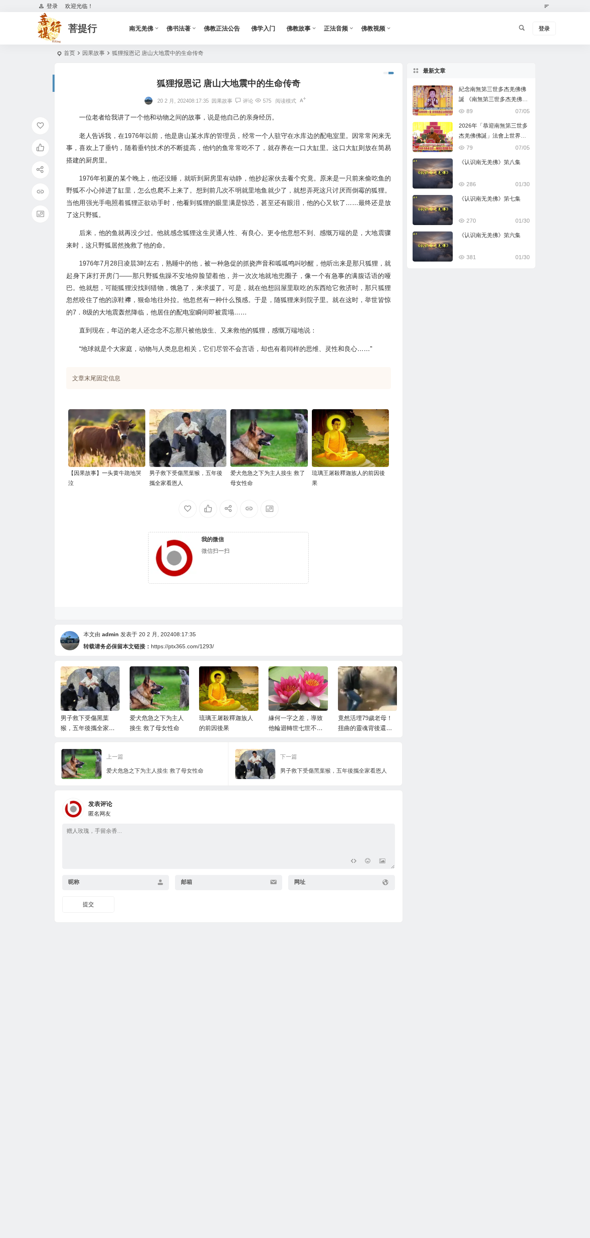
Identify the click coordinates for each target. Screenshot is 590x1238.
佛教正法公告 (222, 28)
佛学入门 (263, 28)
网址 (299, 882)
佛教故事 (299, 28)
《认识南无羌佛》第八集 (490, 162)
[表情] (367, 862)
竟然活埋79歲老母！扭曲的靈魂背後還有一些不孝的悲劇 (296, 727)
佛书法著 (179, 28)
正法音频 (336, 28)
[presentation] (350, 679)
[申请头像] (387, 807)
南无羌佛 (141, 28)
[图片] (382, 862)
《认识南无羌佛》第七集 (490, 198)
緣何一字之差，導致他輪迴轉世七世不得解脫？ (226, 727)
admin (110, 634)
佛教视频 (373, 28)
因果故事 (93, 53)
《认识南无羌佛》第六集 (490, 235)
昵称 (73, 882)
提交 (88, 904)
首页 (69, 53)
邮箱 (186, 882)
